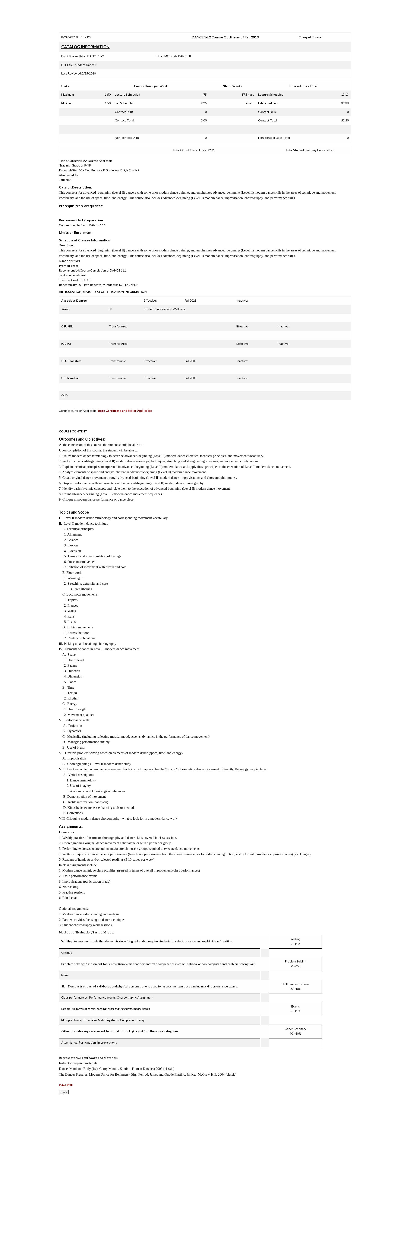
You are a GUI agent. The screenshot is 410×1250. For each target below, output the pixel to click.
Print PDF (66, 1085)
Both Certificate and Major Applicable (125, 410)
